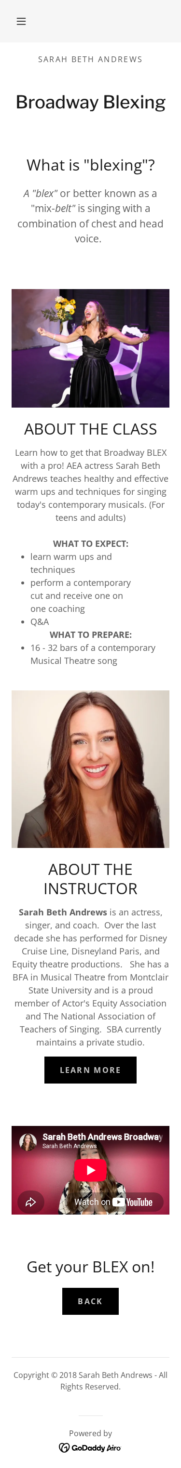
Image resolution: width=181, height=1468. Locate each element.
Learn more (91, 1070)
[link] (90, 1447)
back (90, 1301)
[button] (21, 21)
